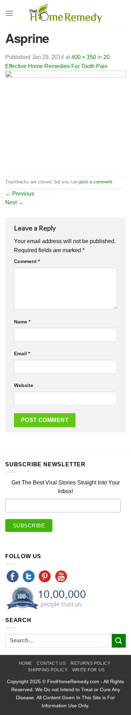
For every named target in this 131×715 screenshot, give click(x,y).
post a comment (95, 181)
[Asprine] (65, 123)
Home (25, 663)
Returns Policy (91, 663)
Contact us (51, 663)
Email (22, 353)
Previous (19, 194)
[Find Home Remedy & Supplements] (65, 13)
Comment (27, 261)
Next (14, 202)
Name (22, 321)
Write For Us (88, 669)
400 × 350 (83, 57)
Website (23, 385)
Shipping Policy (47, 669)
